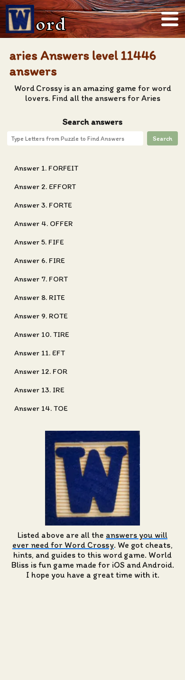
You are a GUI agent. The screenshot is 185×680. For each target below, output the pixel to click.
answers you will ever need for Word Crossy (89, 540)
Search (162, 138)
